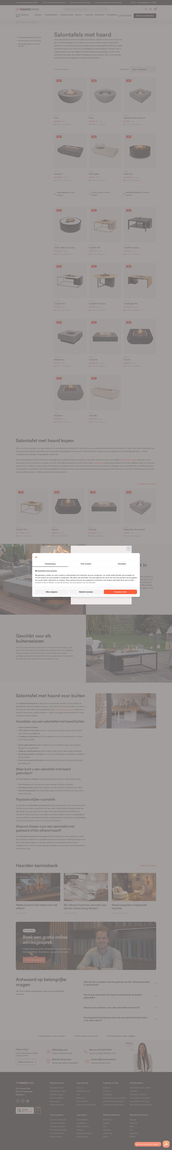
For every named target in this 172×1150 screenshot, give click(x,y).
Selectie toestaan (86, 592)
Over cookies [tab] (86, 564)
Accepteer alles (120, 592)
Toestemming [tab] (50, 564)
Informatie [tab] (122, 564)
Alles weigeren (51, 592)
